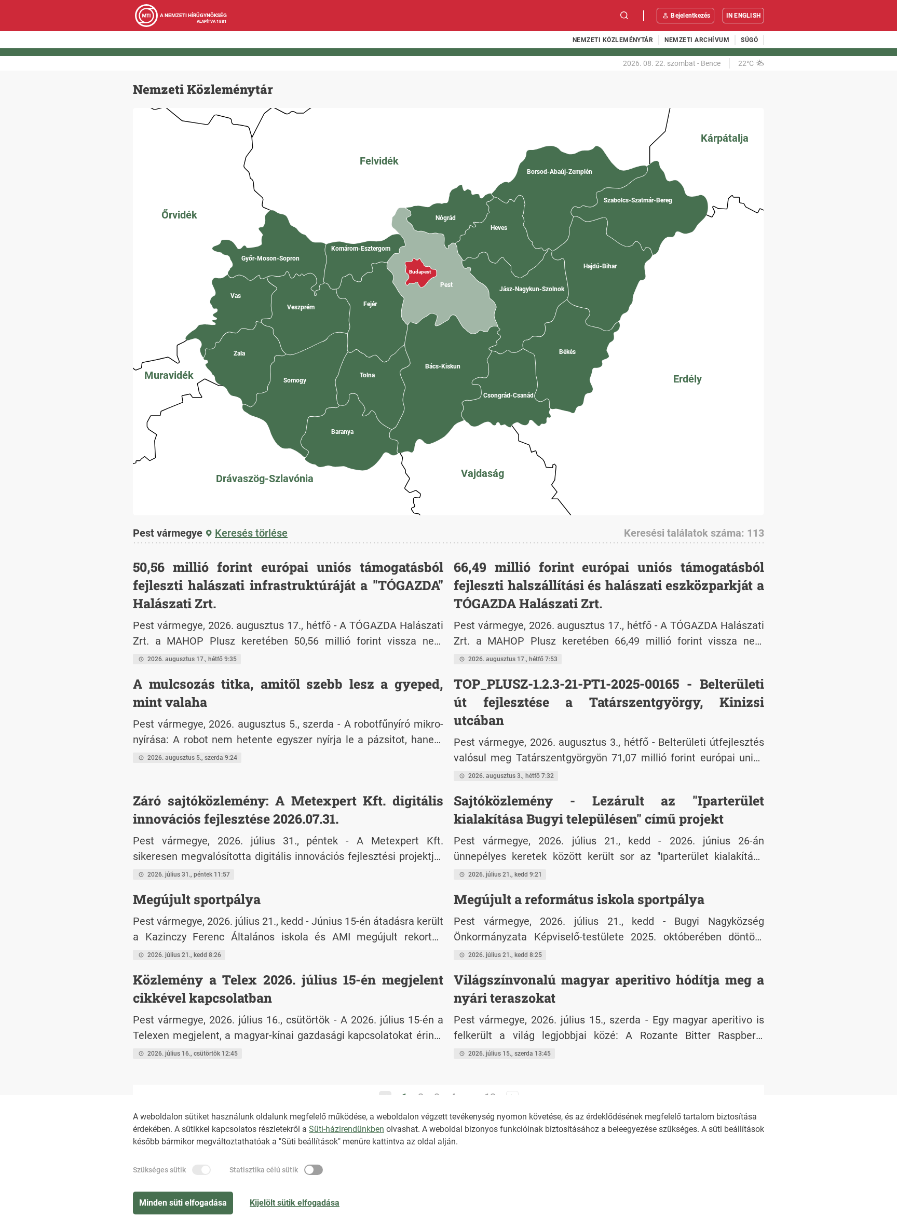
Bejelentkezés (690, 15)
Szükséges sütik (159, 1169)
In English (743, 15)
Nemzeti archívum (696, 40)
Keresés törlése (251, 533)
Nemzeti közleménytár (613, 40)
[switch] (201, 1170)
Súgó (749, 40)
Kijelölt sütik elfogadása (294, 1203)
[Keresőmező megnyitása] (624, 15)
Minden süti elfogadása (183, 1203)
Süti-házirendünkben (346, 1129)
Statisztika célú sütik (263, 1169)
